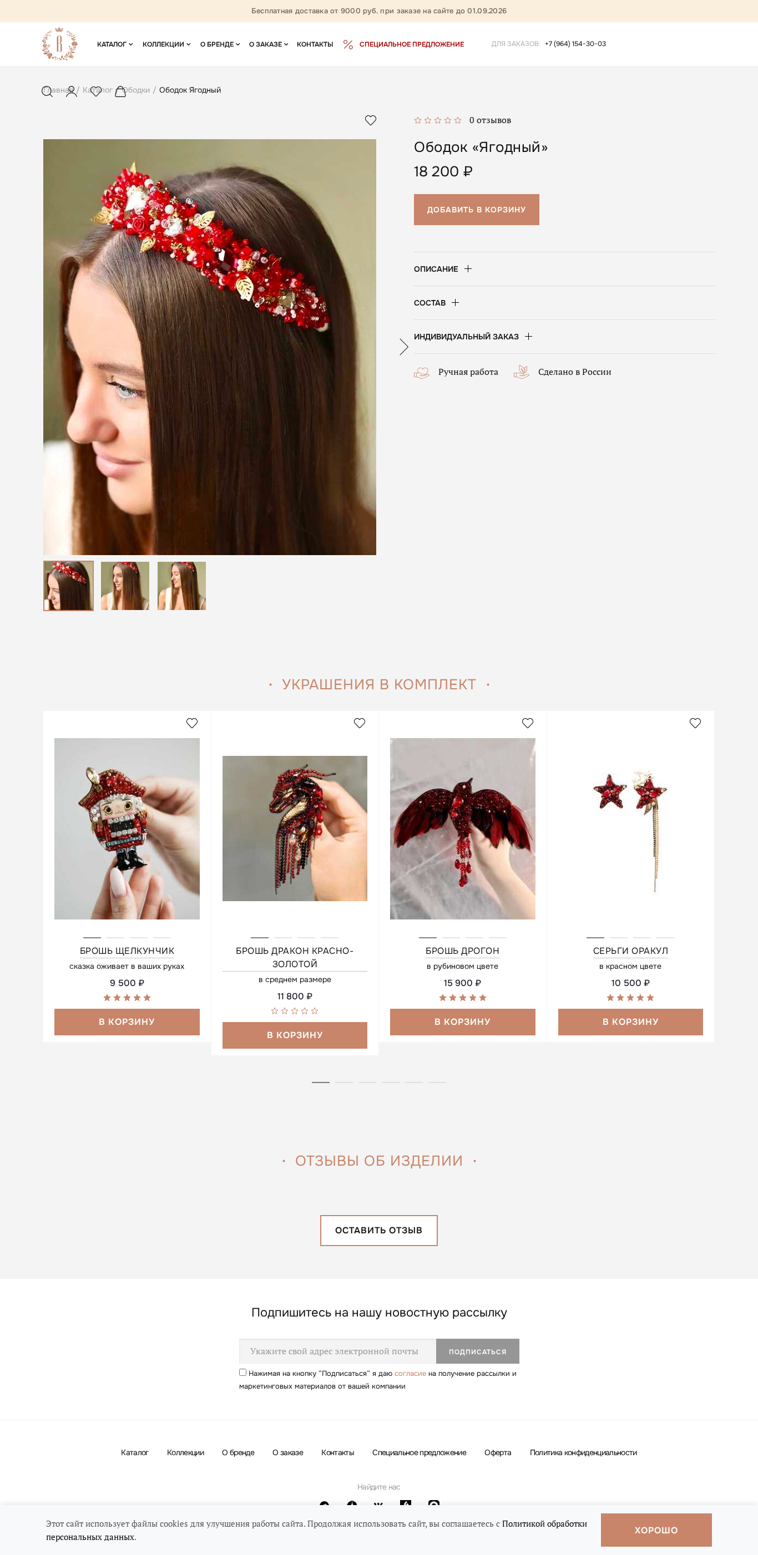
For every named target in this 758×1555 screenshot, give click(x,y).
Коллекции (185, 1452)
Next (403, 347)
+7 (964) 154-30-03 (575, 43)
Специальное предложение (419, 1452)
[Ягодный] (209, 347)
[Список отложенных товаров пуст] (96, 93)
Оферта (497, 1452)
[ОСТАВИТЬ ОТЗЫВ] (379, 1241)
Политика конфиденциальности (583, 1452)
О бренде (238, 1452)
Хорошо (656, 1530)
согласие (410, 1373)
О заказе (287, 1452)
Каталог (134, 1452)
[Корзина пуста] (120, 93)
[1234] (127, 839)
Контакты (337, 1452)
